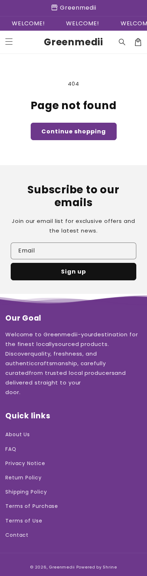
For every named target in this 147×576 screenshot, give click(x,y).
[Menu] (9, 42)
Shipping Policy (26, 491)
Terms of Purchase (31, 506)
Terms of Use (23, 520)
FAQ (10, 449)
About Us (17, 434)
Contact (17, 535)
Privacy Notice (25, 463)
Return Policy (23, 477)
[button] (122, 42)
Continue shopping (73, 131)
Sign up (73, 271)
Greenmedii (62, 567)
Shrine (110, 567)
